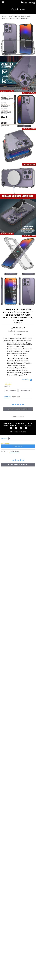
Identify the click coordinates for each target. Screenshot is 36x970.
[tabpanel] (18, 463)
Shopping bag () (29, 3)
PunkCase (18, 323)
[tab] (11, 390)
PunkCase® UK (22, 431)
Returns (21, 423)
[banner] (18, 9)
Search (6, 423)
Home (4, 16)
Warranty (29, 425)
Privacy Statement (17, 425)
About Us (13, 423)
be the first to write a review (18, 409)
